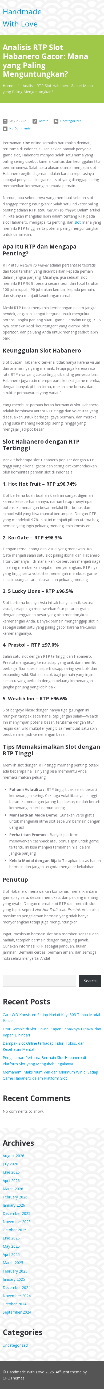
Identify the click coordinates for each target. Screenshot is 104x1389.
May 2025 (11, 1246)
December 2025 (16, 1213)
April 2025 (11, 1254)
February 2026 (15, 1196)
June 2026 (11, 1172)
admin (43, 121)
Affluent (62, 1371)
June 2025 (11, 1238)
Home (8, 85)
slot (77, 222)
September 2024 (17, 1312)
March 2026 (13, 1188)
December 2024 (16, 1287)
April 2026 (11, 1180)
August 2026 (13, 1155)
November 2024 (17, 1295)
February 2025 (15, 1271)
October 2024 (14, 1303)
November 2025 (17, 1221)
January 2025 (14, 1279)
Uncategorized (71, 121)
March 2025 (13, 1262)
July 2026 (10, 1163)
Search (90, 980)
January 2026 (14, 1205)
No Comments (19, 128)
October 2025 (14, 1229)
